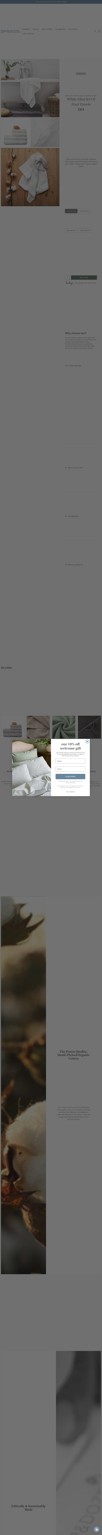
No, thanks (70, 792)
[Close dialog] (87, 741)
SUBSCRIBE (70, 776)
